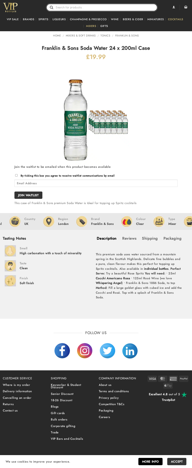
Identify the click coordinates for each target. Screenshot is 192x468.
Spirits (43, 19)
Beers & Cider (133, 19)
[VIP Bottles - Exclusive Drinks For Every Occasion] (18, 7)
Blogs (55, 406)
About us (105, 385)
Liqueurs (59, 19)
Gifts (104, 26)
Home (57, 35)
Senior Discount (62, 394)
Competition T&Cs (111, 404)
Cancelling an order (17, 398)
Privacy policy (109, 398)
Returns (8, 404)
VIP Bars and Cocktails (67, 439)
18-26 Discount (61, 400)
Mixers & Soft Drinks (81, 35)
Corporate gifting (63, 426)
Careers (104, 417)
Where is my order (16, 385)
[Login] (174, 7)
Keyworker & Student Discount (66, 386)
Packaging (106, 410)
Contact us (10, 410)
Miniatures (155, 19)
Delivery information (17, 391)
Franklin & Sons (127, 35)
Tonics (105, 35)
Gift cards (58, 413)
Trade (55, 432)
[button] (186, 7)
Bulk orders (59, 419)
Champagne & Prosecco (88, 19)
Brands (28, 19)
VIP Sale (13, 19)
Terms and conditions (114, 391)
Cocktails (175, 19)
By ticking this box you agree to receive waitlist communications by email (68, 176)
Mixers (91, 26)
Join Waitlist (28, 195)
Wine (114, 19)
